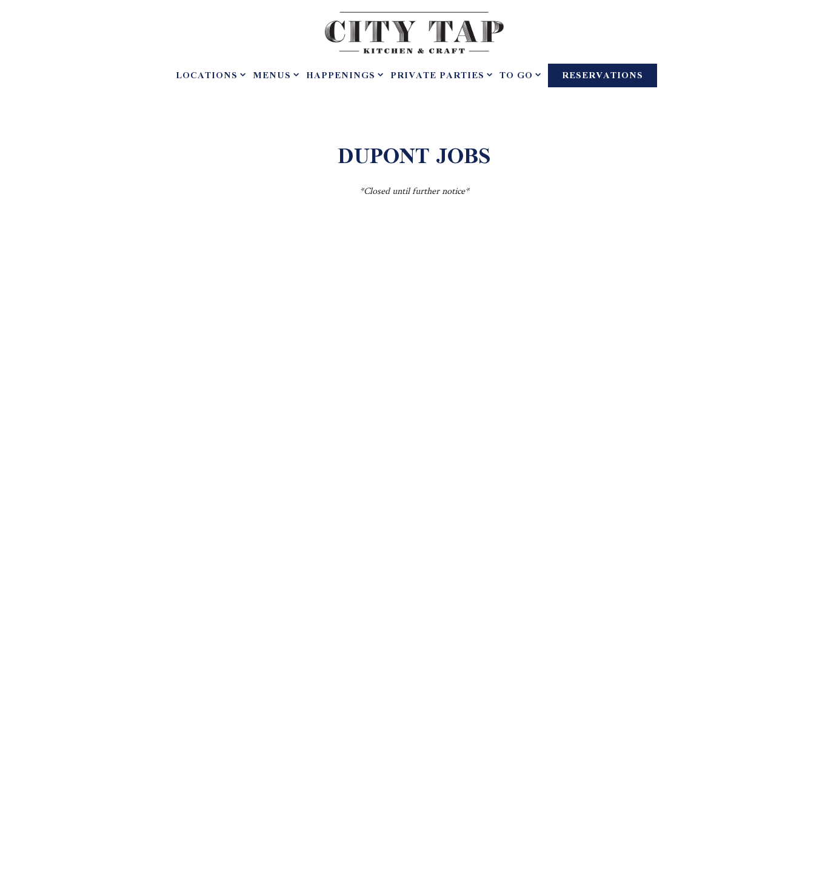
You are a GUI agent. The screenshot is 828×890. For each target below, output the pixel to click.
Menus (273, 76)
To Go (518, 76)
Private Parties (439, 76)
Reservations (602, 76)
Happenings (342, 76)
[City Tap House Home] (414, 32)
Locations (208, 76)
